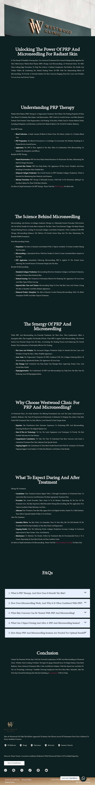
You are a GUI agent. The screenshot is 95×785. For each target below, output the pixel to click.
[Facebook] (13, 770)
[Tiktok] (30, 770)
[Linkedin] (38, 770)
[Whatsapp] (5, 770)
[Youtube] (46, 770)
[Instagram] (21, 770)
